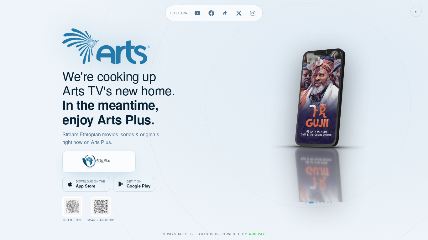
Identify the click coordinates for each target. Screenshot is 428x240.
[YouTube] (197, 13)
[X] (239, 13)
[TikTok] (225, 13)
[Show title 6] (328, 202)
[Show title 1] (306, 202)
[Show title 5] (324, 202)
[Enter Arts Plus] (99, 161)
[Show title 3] (314, 202)
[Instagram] (253, 13)
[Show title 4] (320, 202)
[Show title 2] (310, 202)
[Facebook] (211, 13)
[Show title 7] (331, 202)
